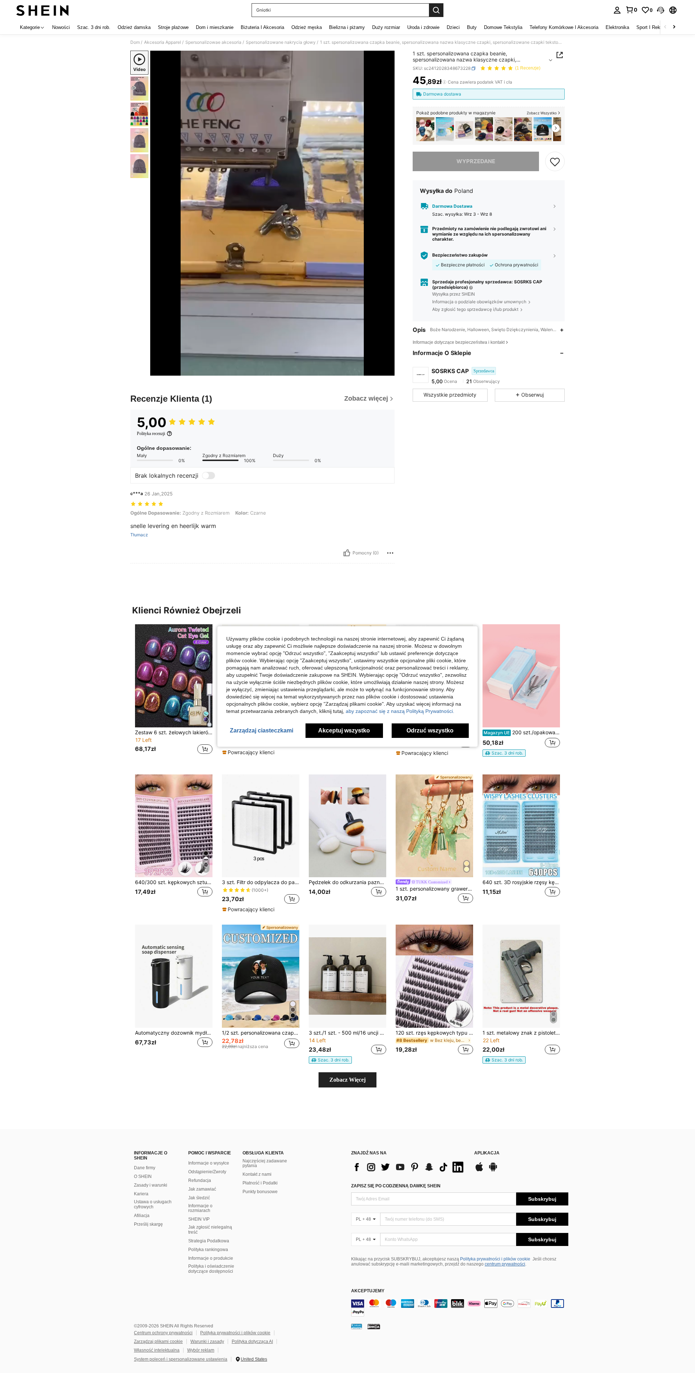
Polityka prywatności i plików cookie (495, 1259)
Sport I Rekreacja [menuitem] (654, 27)
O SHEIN (143, 1176)
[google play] (493, 1170)
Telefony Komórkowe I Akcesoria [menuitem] (564, 27)
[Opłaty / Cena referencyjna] (444, 82)
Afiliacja (141, 1215)
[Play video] (272, 213)
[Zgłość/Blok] (390, 553)
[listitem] (425, 129)
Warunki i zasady (207, 1341)
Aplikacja (487, 1153)
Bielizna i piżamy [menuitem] (347, 27)
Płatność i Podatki (260, 1183)
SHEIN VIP (199, 1219)
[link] (631, 9)
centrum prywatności (505, 1264)
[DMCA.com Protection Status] (373, 1325)
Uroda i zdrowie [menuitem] (423, 27)
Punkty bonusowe (260, 1191)
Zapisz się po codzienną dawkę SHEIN (396, 1185)
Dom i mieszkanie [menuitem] (214, 27)
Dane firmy (144, 1167)
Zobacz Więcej (347, 1080)
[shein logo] (42, 10)
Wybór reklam (200, 1350)
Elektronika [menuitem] (617, 27)
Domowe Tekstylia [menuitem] (503, 27)
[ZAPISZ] (555, 161)
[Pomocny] (346, 553)
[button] (660, 10)
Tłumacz (139, 534)
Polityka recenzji (151, 433)
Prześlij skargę (148, 1224)
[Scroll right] (674, 27)
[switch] (208, 475)
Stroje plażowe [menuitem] (173, 27)
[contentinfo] (459, 1308)
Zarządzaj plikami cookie (158, 1341)
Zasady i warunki (150, 1185)
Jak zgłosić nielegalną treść (210, 1230)
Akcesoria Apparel (162, 42)
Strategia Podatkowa (208, 1240)
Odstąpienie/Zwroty (207, 1171)
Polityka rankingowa (208, 1249)
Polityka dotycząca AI (252, 1341)
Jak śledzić (199, 1197)
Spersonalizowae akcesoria (213, 42)
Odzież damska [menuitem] (134, 27)
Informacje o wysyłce (208, 1163)
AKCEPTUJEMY (367, 1291)
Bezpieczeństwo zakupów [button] (460, 255)
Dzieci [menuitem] (453, 27)
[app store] (479, 1170)
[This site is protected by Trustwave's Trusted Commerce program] (356, 1325)
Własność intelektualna (157, 1350)
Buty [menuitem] (472, 27)
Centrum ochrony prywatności (163, 1332)
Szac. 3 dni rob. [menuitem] (93, 27)
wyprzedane (475, 161)
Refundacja (199, 1180)
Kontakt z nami (257, 1174)
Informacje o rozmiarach (200, 1208)
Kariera (141, 1193)
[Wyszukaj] (436, 10)
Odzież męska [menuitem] (306, 27)
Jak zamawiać (202, 1189)
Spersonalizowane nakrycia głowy (281, 42)
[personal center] (617, 10)
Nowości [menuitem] (61, 27)
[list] (409, 1167)
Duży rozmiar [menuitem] (386, 27)
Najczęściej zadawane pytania (265, 1163)
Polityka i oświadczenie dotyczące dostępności (211, 1269)
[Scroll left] (665, 27)
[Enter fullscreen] (387, 370)
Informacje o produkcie (210, 1258)
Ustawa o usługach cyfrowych (153, 1204)
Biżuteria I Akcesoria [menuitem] (262, 27)
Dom (135, 42)
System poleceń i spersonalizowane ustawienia (180, 1359)
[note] (249, 752)
